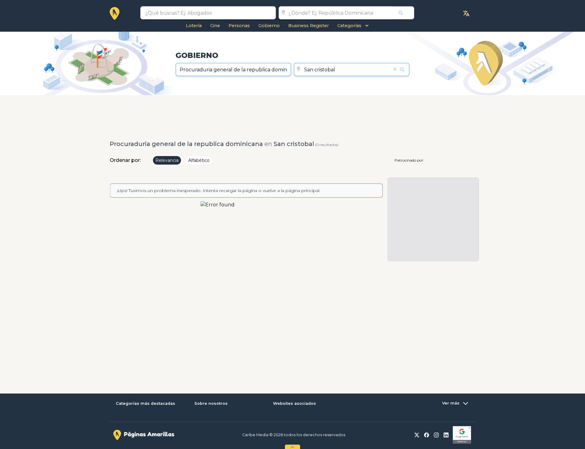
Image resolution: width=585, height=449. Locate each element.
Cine (215, 25)
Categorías (349, 25)
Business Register (308, 25)
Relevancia (167, 160)
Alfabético (199, 160)
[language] (466, 13)
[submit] (403, 13)
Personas (239, 25)
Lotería (194, 25)
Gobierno (269, 25)
